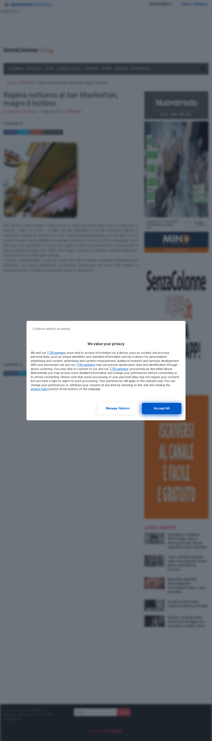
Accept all (162, 408)
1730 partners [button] (56, 353)
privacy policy (40, 389)
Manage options (118, 408)
